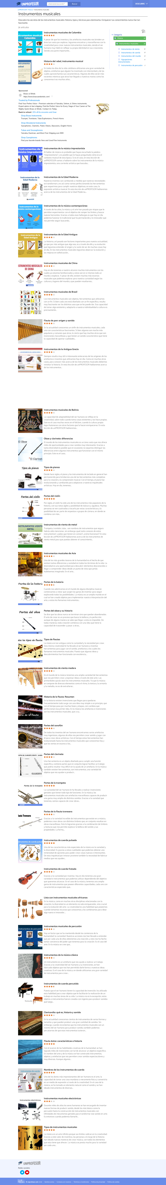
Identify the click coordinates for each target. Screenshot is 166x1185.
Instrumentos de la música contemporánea (65, 205)
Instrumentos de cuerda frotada (60, 869)
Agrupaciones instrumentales (125, 61)
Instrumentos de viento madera (60, 668)
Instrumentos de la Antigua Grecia (61, 349)
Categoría (118, 34)
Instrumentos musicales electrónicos (62, 1098)
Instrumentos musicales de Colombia (62, 32)
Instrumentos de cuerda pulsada (60, 840)
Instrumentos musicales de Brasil (60, 292)
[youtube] (27, 1172)
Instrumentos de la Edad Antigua (60, 234)
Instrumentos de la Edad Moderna (61, 177)
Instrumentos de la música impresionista (64, 148)
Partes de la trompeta (55, 783)
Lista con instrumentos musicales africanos (65, 897)
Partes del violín (52, 496)
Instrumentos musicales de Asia (60, 553)
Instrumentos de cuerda (130, 52)
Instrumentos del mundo (131, 56)
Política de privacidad (98, 1182)
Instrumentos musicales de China (60, 263)
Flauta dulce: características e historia (63, 1041)
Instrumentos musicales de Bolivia (61, 410)
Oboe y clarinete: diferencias (58, 438)
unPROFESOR (22, 10)
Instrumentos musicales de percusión (63, 926)
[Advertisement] (63, 392)
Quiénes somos (49, 1182)
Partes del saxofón (53, 725)
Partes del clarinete (53, 754)
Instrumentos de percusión (131, 65)
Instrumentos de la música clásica (61, 955)
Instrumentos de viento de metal (60, 524)
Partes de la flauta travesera (58, 811)
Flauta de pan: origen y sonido (59, 320)
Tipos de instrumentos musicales (60, 1127)
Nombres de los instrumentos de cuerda (64, 1069)
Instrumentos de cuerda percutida (61, 983)
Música (30, 10)
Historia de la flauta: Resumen (59, 696)
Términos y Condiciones (81, 1182)
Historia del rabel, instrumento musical (63, 61)
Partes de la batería (53, 582)
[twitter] (22, 1172)
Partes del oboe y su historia (58, 610)
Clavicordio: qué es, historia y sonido (62, 1012)
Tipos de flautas (52, 639)
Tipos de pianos (52, 467)
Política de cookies (113, 1182)
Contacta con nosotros (64, 1182)
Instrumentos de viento (130, 49)
